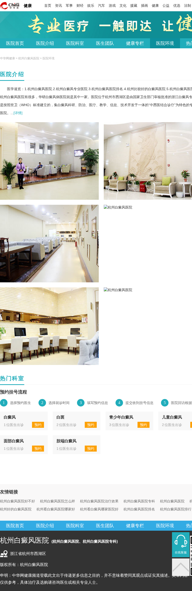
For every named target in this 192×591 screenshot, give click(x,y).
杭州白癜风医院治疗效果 (99, 501)
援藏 (133, 6)
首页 (47, 6)
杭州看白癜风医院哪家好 (55, 509)
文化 (123, 6)
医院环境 (165, 43)
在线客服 (181, 552)
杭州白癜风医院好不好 (17, 501)
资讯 (58, 6)
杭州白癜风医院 (28, 58)
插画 (144, 6)
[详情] (18, 113)
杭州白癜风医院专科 (139, 501)
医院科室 (75, 43)
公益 (166, 6)
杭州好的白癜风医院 (16, 509)
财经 (80, 6)
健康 (28, 6)
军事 (69, 6)
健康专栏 (135, 43)
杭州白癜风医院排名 (139, 509)
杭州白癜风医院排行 (176, 509)
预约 (38, 425)
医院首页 (15, 43)
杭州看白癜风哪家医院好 (99, 509)
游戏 (112, 6)
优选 (176, 6)
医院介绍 (45, 43)
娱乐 (90, 6)
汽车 (101, 6)
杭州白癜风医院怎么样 (57, 501)
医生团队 (105, 43)
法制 (187, 6)
